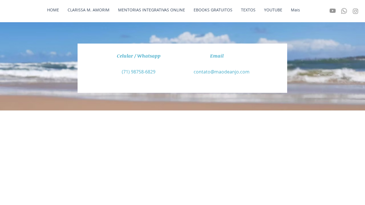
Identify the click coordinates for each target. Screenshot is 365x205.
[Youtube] (332, 11)
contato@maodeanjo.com (222, 72)
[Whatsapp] (344, 11)
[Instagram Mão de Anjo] (355, 10)
